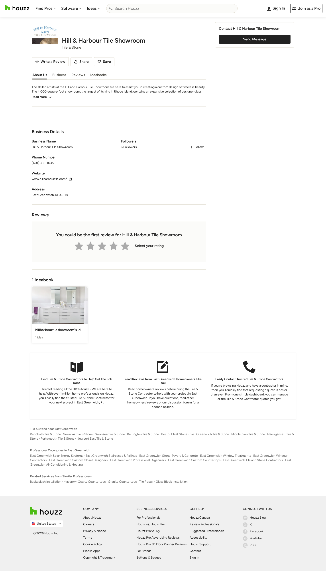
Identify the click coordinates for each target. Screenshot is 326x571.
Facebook (256, 531)
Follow (199, 147)
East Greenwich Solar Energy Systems (56, 456)
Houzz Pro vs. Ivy (148, 531)
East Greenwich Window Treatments (225, 456)
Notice (101, 531)
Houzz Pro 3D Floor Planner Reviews (161, 544)
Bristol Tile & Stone (174, 434)
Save (107, 61)
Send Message (254, 39)
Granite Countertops (122, 482)
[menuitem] (46, 8)
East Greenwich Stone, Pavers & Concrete (168, 456)
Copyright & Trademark (99, 557)
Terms (87, 537)
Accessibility (198, 537)
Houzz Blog (258, 518)
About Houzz (92, 518)
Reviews (78, 75)
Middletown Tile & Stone (248, 434)
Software (69, 8)
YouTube (256, 538)
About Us (39, 75)
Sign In (194, 557)
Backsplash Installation (45, 482)
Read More (39, 97)
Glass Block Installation (172, 482)
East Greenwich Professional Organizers (138, 460)
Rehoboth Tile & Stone (45, 434)
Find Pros (43, 8)
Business (59, 75)
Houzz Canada (200, 518)
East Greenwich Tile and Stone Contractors (253, 460)
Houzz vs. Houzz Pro (150, 524)
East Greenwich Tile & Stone (209, 434)
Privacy (88, 531)
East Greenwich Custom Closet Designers (78, 460)
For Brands (143, 551)
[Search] (110, 8)
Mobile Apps (91, 551)
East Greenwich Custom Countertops (194, 460)
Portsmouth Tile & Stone (58, 439)
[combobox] (172, 8)
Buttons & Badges (148, 557)
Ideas (91, 8)
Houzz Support (200, 544)
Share (84, 61)
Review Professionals (204, 524)
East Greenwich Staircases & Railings (111, 456)
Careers (88, 524)
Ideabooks (98, 75)
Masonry (70, 482)
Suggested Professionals (207, 531)
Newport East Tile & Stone (95, 439)
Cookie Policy (92, 544)
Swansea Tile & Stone (110, 434)
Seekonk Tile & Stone (78, 434)
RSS (253, 545)
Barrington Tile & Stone (143, 434)
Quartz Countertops (92, 482)
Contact (195, 551)
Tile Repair (146, 482)
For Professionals (148, 518)
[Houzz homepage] (17, 8)
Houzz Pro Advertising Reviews (158, 537)
